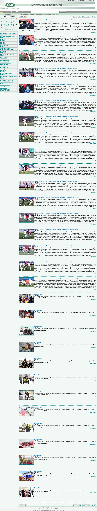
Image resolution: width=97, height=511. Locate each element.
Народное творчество (7, 54)
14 (11, 22)
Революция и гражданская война (8, 77)
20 (8, 24)
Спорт (2, 83)
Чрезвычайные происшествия (5, 90)
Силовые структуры (6, 81)
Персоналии (4, 64)
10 (1, 22)
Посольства (4, 67)
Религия (2, 78)
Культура (3, 51)
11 (4, 22)
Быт (1, 35)
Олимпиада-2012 (5, 60)
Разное (2, 74)
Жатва (2, 46)
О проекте (71, 0)
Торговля (3, 86)
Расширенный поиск (89, 11)
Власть (2, 39)
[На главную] (10, 7)
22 (13, 24)
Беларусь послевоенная (8, 33)
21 (11, 24)
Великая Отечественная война (7, 37)
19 (6, 24)
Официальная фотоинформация (5, 62)
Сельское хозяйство (6, 80)
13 (8, 22)
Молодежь (3, 52)
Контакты (91, 0)
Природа (3, 71)
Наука (2, 55)
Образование (4, 57)
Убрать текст (23, 16)
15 (13, 22)
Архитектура (4, 32)
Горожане (3, 43)
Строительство (5, 84)
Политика (3, 66)
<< (73, 16)
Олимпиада (3, 58)
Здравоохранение (5, 48)
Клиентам (81, 0)
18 (4, 24)
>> (94, 16)
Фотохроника (25, 11)
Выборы (2, 40)
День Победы (4, 45)
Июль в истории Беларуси (8, 49)
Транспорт (3, 88)
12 (6, 22)
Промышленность (6, 73)
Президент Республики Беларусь (7, 70)
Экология (3, 92)
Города (2, 42)
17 (1, 24)
